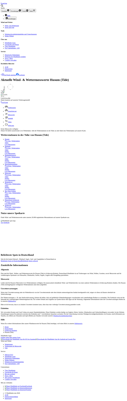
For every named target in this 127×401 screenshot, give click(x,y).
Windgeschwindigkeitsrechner (62, 316)
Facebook (22, 75)
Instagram (29, 388)
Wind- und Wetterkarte (12, 26)
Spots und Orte (9, 27)
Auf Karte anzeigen (10, 75)
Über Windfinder (10, 46)
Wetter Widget (9, 36)
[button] (63, 6)
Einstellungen (12, 19)
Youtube (28, 390)
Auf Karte (5, 102)
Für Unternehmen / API (12, 48)
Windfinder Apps (10, 43)
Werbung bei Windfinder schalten (15, 57)
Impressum (8, 70)
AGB (6, 67)
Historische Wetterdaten (12, 55)
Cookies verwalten (10, 60)
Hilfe (8, 15)
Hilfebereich (12, 301)
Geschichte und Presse (12, 44)
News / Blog (9, 58)
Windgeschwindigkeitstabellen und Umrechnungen (21, 34)
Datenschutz (9, 69)
